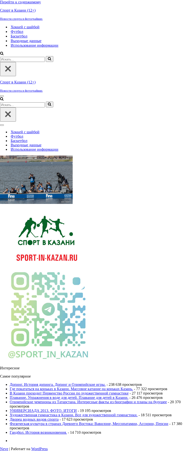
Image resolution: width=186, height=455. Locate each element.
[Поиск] (2, 54)
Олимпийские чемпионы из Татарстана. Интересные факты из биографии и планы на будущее (88, 402)
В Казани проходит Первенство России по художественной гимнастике (69, 393)
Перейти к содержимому (20, 2)
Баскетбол (19, 36)
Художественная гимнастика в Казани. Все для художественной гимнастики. (74, 415)
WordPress (39, 449)
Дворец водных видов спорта (34, 419)
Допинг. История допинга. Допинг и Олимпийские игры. (58, 384)
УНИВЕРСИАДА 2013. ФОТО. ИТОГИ (43, 411)
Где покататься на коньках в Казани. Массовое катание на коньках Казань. (71, 389)
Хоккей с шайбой (25, 27)
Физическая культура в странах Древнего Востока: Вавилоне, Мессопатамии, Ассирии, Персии (89, 424)
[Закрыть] (8, 69)
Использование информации (34, 45)
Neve (4, 449)
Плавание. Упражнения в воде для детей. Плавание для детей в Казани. (69, 397)
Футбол (17, 32)
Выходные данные (26, 41)
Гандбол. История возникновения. (38, 432)
